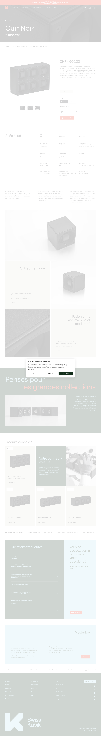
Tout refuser (50, 373)
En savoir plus (31, 369)
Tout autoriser (65, 373)
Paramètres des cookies (35, 373)
